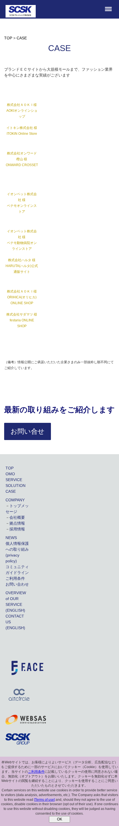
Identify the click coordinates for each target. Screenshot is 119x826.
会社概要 (17, 517)
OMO (10, 474)
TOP (10, 468)
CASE (11, 491)
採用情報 (17, 529)
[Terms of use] (44, 800)
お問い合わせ (17, 584)
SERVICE (14, 479)
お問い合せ (28, 431)
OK (59, 819)
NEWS (11, 537)
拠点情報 (17, 523)
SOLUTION (15, 485)
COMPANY (15, 500)
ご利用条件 (15, 578)
